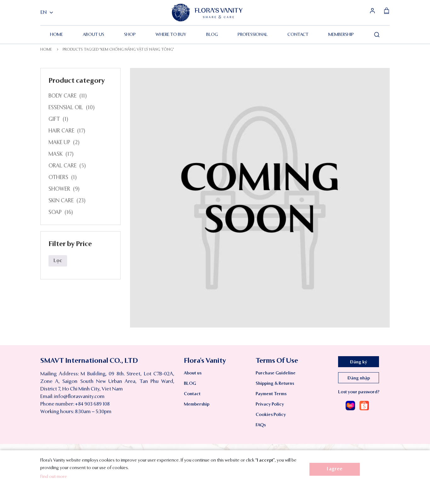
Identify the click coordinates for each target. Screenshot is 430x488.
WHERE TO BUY (171, 34)
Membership (341, 34)
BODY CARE (62, 96)
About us (93, 34)
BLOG (212, 34)
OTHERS (58, 177)
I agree (334, 469)
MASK (55, 154)
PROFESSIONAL (253, 34)
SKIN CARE (61, 201)
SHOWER (59, 189)
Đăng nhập (359, 378)
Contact (297, 34)
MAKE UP (59, 142)
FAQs (261, 425)
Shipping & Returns (275, 383)
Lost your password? (358, 392)
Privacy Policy (270, 404)
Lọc (58, 260)
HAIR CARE (61, 131)
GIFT (54, 119)
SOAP (55, 212)
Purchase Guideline (276, 373)
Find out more (53, 476)
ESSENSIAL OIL (65, 107)
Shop (130, 34)
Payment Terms (271, 394)
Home (56, 34)
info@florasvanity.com (79, 396)
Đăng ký (358, 362)
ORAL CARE (62, 166)
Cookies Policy (271, 414)
